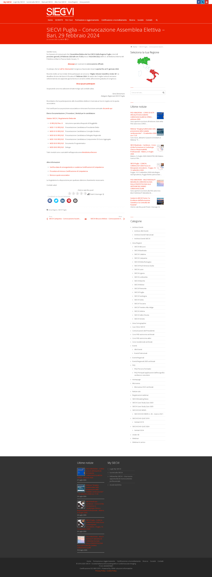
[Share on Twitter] (56, 202)
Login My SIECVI (19, 2)
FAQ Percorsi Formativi (142, 369)
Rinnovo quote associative (60, 175)
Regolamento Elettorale (67, 118)
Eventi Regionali (138, 358)
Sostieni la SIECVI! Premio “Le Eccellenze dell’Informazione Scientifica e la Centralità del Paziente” (140, 201)
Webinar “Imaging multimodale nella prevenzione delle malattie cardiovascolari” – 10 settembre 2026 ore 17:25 (143, 132)
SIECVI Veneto (139, 319)
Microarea (136, 383)
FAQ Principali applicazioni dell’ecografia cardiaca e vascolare (149, 374)
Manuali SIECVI (47, 2)
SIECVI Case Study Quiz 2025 (142, 406)
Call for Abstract (65, 69)
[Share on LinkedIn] (62, 202)
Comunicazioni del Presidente (143, 331)
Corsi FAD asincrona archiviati (143, 334)
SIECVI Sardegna (140, 296)
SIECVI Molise (139, 285)
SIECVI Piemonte (140, 288)
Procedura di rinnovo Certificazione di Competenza (69, 171)
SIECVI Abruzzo (140, 247)
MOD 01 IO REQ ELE (57, 131)
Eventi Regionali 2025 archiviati (143, 361)
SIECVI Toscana (140, 303)
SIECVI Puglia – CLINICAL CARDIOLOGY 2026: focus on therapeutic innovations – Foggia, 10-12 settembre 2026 (143, 166)
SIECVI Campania (140, 258)
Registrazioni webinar (140, 395)
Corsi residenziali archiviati (142, 342)
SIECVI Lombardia (140, 277)
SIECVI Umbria (139, 311)
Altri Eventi (138, 349)
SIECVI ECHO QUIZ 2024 (140, 426)
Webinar (135, 438)
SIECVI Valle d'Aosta (141, 315)
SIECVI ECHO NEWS (139, 410)
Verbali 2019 (139, 422)
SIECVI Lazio (138, 269)
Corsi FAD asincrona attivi (141, 338)
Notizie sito (136, 391)
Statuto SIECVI (52, 118)
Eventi (134, 346)
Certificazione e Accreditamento (129, 561)
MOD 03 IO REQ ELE (57, 143)
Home (89, 561)
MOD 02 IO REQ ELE (57, 135)
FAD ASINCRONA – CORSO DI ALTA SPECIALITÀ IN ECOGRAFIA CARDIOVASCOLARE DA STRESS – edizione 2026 (142, 116)
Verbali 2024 (139, 430)
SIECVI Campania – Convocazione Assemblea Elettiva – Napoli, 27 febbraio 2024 (67, 219)
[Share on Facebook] (50, 202)
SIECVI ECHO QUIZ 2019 (140, 418)
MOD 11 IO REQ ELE (57, 127)
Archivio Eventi (137, 227)
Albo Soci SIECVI (60, 2)
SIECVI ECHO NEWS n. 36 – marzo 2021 (148, 414)
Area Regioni (73, 2)
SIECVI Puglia (62, 210)
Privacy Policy (100, 571)
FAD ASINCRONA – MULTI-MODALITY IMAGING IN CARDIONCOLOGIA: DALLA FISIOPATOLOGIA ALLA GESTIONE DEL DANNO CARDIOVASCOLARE (143, 184)
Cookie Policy (112, 571)
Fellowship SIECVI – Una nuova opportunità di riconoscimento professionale (121, 478)
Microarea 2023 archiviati (143, 387)
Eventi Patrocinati (140, 353)
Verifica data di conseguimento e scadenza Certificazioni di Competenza (77, 167)
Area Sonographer (139, 323)
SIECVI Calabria (140, 254)
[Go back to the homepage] (60, 12)
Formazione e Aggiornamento (104, 561)
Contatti (160, 561)
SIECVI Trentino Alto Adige (143, 307)
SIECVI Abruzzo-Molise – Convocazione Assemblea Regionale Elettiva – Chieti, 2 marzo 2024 (108, 219)
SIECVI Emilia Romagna (142, 262)
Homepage (136, 379)
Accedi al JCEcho (115, 485)
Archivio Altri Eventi (141, 231)
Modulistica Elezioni (89, 152)
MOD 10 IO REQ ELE (57, 139)
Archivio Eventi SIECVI (142, 238)
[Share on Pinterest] (69, 202)
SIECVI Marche (139, 281)
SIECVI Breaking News (140, 399)
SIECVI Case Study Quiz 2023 (142, 403)
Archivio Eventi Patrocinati (143, 235)
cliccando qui (107, 108)
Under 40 (135, 435)
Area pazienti (85, 2)
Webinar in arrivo (138, 442)
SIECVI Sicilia (139, 300)
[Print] (75, 202)
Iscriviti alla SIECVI (33, 2)
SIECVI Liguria (139, 273)
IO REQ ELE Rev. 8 (56, 123)
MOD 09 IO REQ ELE (57, 147)
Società (153, 561)
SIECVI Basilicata (140, 250)
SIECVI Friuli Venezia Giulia (144, 266)
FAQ (133, 365)
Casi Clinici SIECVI (138, 327)
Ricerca (145, 561)
